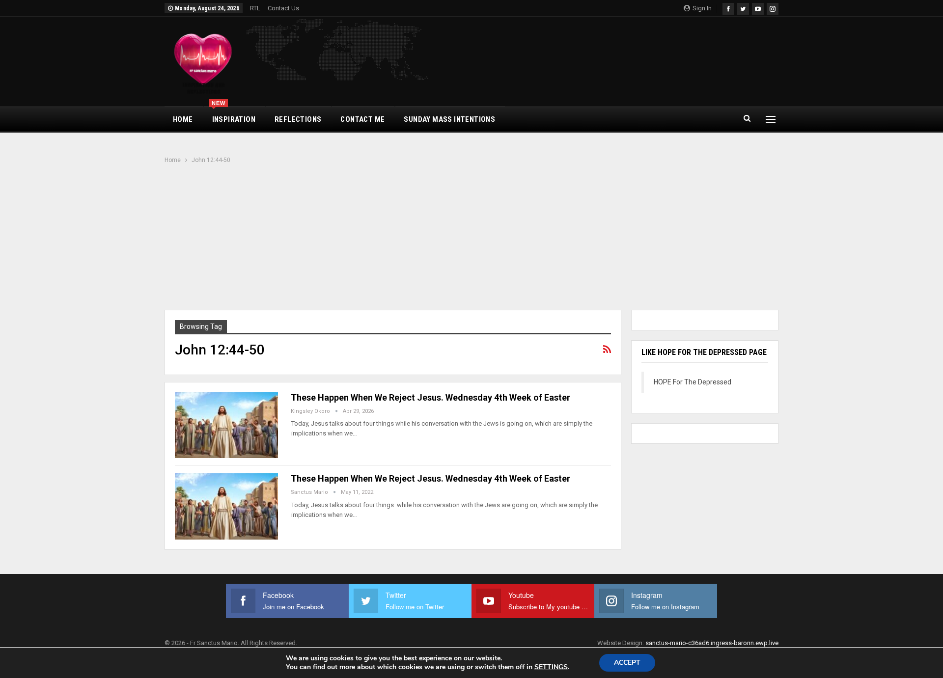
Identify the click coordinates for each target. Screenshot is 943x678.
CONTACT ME (362, 119)
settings (551, 667)
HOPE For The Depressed (692, 382)
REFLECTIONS (298, 119)
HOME (183, 119)
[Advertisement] (471, 238)
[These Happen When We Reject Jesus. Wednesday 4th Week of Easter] (226, 425)
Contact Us (283, 8)
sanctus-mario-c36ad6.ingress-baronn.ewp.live (711, 643)
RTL (255, 8)
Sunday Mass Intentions (449, 119)
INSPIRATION (233, 115)
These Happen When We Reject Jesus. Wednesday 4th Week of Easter (430, 397)
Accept (627, 662)
